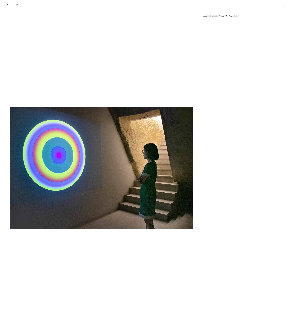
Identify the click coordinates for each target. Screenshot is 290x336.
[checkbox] (16, 5)
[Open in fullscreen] (6, 5)
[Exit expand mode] (284, 5)
